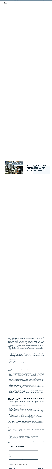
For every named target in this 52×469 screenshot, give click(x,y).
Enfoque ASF (31, 2)
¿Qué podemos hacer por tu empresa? (14, 363)
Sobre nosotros (41, 2)
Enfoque (21, 2)
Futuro (18, 2)
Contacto (46, 2)
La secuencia (26, 2)
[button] (13, 464)
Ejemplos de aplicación (12, 361)
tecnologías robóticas (27, 337)
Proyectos (36, 2)
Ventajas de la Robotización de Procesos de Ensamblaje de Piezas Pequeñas (20, 362)
